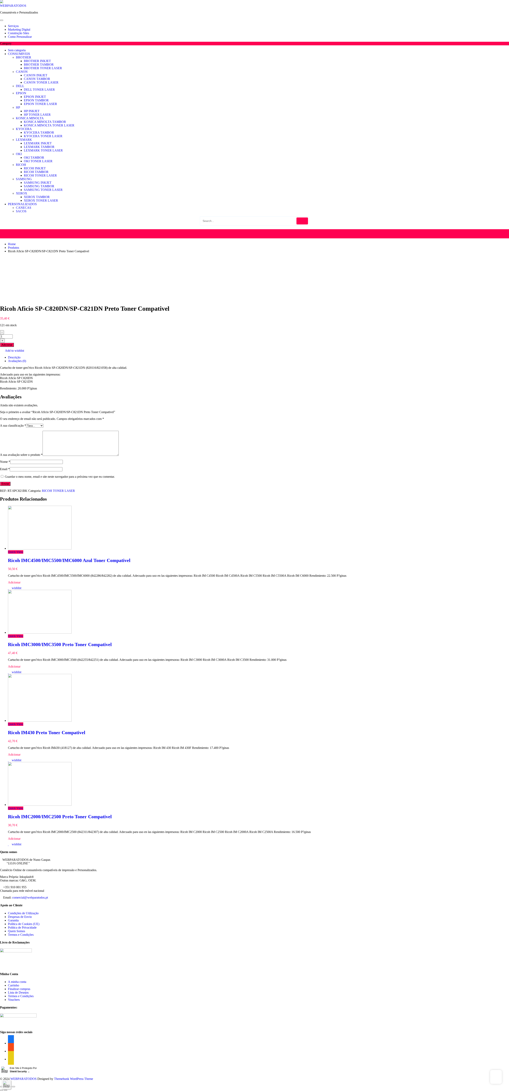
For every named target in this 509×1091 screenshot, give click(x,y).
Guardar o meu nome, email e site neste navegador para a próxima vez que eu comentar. (60, 476)
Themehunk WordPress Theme (73, 1078)
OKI (19, 154)
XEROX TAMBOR (37, 197)
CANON (22, 71)
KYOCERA (24, 129)
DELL (20, 86)
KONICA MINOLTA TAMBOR (45, 121)
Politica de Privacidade (22, 927)
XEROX (21, 193)
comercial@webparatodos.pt (30, 897)
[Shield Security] (6, 1084)
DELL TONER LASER (39, 89)
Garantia (13, 920)
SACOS (21, 211)
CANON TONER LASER (41, 82)
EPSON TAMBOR (36, 100)
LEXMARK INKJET (38, 143)
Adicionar (7, 344)
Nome (5, 461)
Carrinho (13, 985)
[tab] (258, 357)
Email (5, 469)
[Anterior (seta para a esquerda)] (1, 1090)
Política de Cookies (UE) (23, 924)
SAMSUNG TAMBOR (39, 186)
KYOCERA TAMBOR (39, 132)
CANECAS (23, 207)
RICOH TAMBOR (36, 172)
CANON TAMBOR (37, 79)
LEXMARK (24, 139)
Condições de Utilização (23, 913)
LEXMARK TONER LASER (43, 150)
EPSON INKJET (35, 96)
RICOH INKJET (35, 168)
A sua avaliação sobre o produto (21, 454)
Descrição (14, 357)
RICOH (21, 164)
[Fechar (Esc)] (1, 1086)
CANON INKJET (35, 75)
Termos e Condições (21, 934)
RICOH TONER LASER (40, 175)
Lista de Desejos (18, 992)
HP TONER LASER (37, 114)
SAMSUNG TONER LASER (43, 189)
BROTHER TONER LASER (43, 68)
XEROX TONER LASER (41, 200)
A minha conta (17, 981)
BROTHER (23, 57)
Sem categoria (17, 50)
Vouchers (14, 999)
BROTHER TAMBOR (39, 64)
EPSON (21, 93)
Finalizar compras (19, 989)
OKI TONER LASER (38, 161)
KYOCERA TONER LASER (43, 136)
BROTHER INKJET (37, 61)
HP (18, 107)
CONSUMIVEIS (19, 53)
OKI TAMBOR (34, 157)
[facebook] (11, 1059)
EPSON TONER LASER (40, 104)
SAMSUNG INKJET (37, 182)
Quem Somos (16, 931)
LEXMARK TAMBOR (39, 147)
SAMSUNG (24, 179)
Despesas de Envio (20, 916)
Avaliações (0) (17, 361)
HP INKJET (32, 111)
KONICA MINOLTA (30, 118)
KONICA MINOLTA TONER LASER (49, 125)
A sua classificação (13, 425)
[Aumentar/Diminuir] (13, 1086)
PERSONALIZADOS (22, 204)
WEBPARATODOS (13, 5)
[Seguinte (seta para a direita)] (5, 1090)
